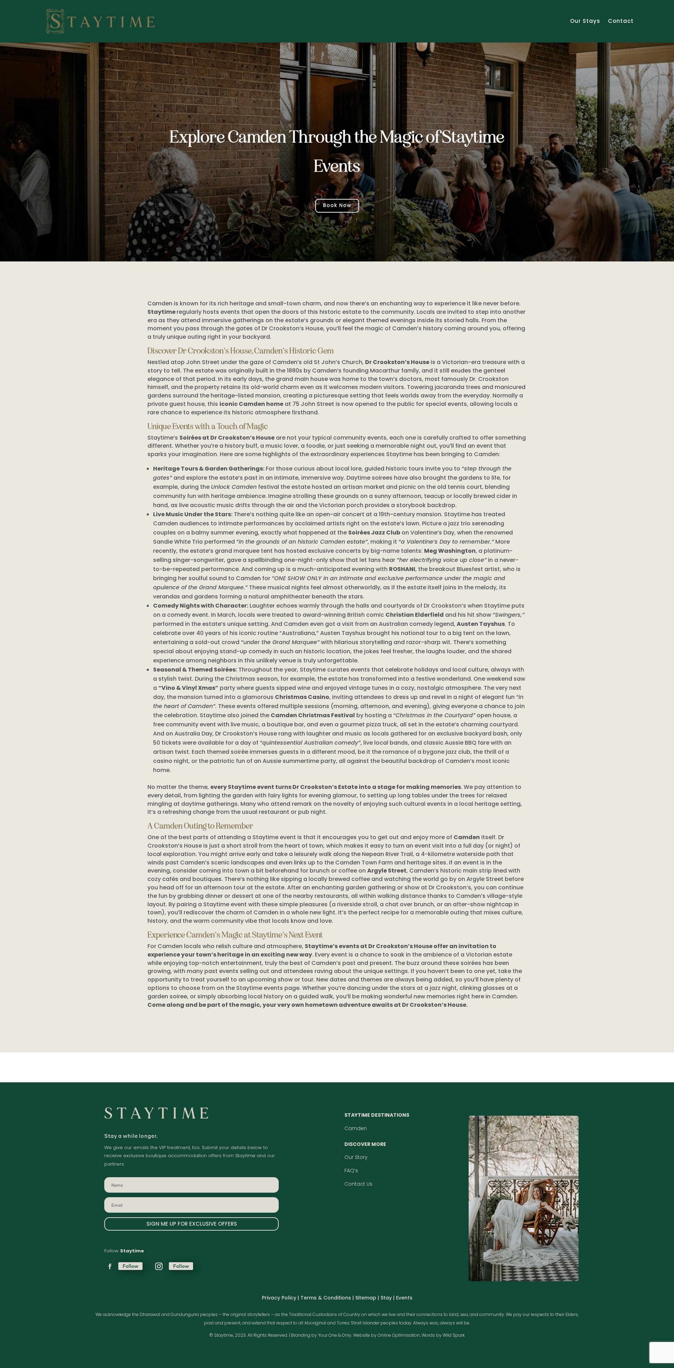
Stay (387, 1297)
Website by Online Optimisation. (387, 1335)
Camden (355, 1128)
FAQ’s (351, 1170)
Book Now (337, 205)
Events (404, 1297)
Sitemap (365, 1297)
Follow (130, 1266)
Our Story (356, 1157)
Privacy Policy (279, 1297)
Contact (621, 21)
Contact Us (358, 1183)
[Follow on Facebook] (109, 1266)
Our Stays (585, 21)
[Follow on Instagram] (158, 1266)
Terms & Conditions (325, 1297)
